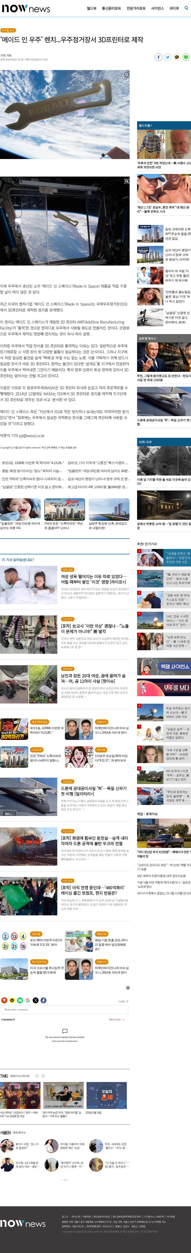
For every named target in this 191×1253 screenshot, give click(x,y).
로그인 (65, 1216)
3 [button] (67, 1180)
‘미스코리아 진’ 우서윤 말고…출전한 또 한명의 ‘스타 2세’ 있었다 (72, 1166)
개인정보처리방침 (101, 1216)
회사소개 (75, 1216)
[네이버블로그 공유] (186, 60)
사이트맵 (171, 1216)
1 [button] (62, 1180)
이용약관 (86, 1216)
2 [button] (65, 1180)
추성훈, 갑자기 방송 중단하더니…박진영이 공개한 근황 (28, 1166)
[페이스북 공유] (158, 60)
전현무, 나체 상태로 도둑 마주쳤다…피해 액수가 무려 (117, 1166)
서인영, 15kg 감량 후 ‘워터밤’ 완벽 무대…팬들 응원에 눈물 (116, 1147)
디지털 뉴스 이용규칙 (154, 1216)
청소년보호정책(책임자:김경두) (127, 1216)
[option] (60, 1101)
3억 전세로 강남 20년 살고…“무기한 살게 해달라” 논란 (59, 1114)
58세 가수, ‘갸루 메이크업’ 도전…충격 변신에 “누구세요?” (72, 1147)
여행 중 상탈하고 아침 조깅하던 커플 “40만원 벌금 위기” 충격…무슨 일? (101, 1114)
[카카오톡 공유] (177, 60)
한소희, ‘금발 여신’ (30, 1146)
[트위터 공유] (167, 60)
